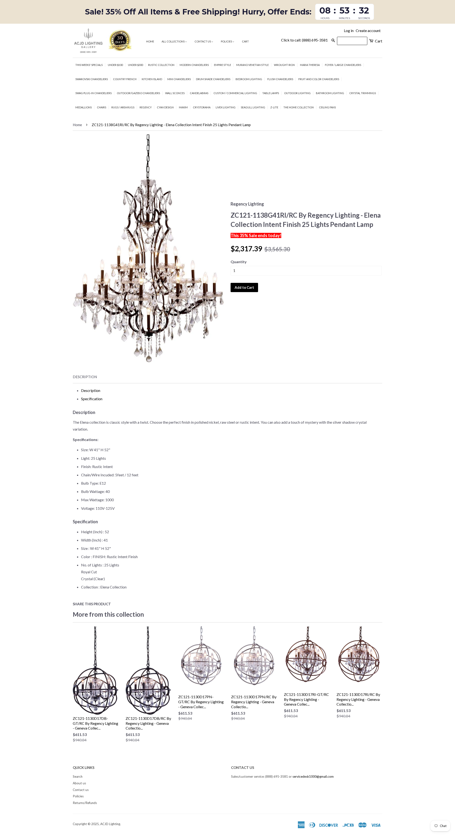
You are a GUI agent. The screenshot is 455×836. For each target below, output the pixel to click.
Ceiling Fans (327, 107)
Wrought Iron (284, 64)
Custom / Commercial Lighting (235, 93)
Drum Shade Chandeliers (213, 79)
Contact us (203, 41)
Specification (91, 398)
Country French (124, 79)
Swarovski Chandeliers (91, 79)
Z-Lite (274, 107)
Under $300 (135, 64)
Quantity (239, 261)
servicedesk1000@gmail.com (313, 776)
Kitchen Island (152, 79)
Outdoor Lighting (297, 93)
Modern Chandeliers (194, 64)
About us (79, 783)
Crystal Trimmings (362, 93)
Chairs (101, 107)
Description (85, 377)
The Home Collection (298, 107)
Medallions (83, 107)
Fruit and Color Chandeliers (318, 79)
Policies (226, 41)
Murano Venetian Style (252, 64)
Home (150, 41)
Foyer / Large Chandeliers (343, 64)
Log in (349, 30)
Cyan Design (165, 107)
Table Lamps (270, 93)
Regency (146, 107)
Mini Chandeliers (179, 79)
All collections (173, 41)
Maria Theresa (310, 64)
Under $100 (115, 64)
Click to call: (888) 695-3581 (304, 40)
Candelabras (199, 93)
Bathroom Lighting (330, 93)
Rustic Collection (161, 64)
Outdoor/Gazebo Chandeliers (138, 93)
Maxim (183, 107)
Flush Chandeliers (280, 79)
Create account (368, 30)
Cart (245, 41)
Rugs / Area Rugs (122, 107)
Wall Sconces (175, 93)
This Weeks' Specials (89, 64)
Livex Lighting (226, 107)
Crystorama (201, 107)
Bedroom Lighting (249, 79)
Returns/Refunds (85, 803)
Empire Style (222, 64)
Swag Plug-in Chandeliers (93, 93)
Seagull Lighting (253, 107)
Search (77, 776)
